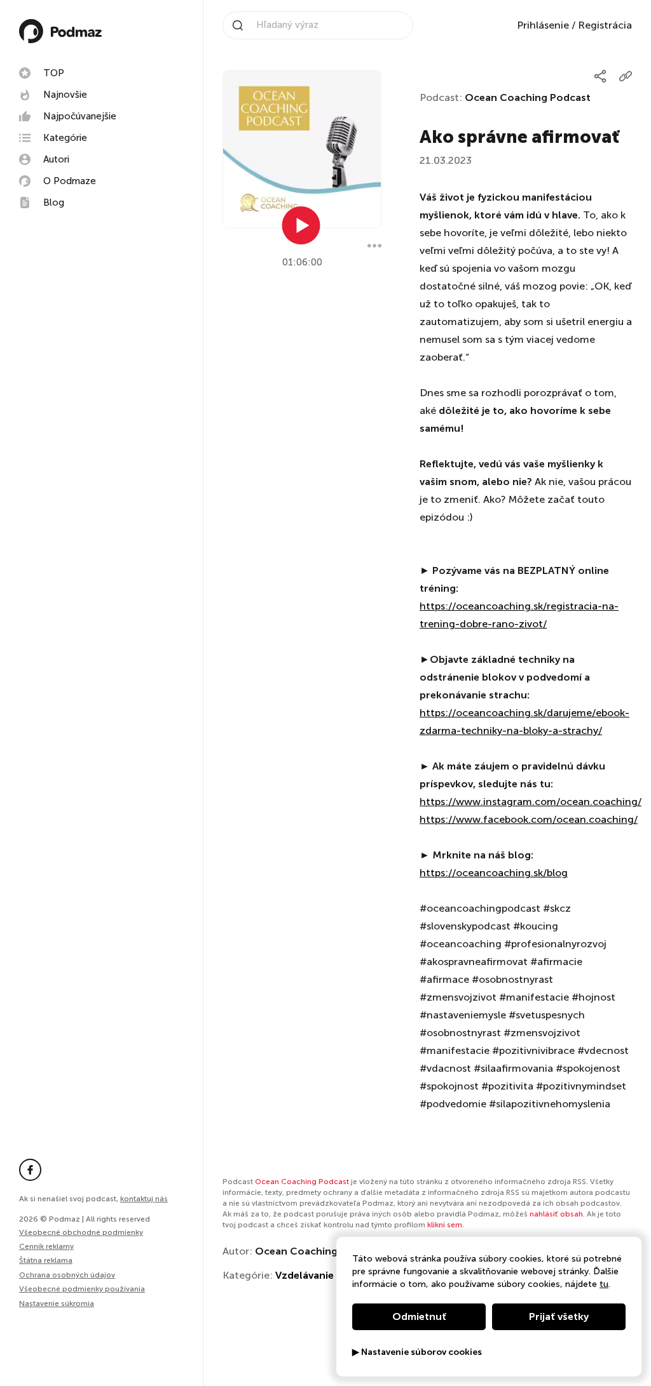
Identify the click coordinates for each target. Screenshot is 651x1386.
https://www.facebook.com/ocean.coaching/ (529, 819)
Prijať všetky (559, 1316)
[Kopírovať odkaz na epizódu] (625, 76)
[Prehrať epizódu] (301, 225)
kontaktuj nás (144, 1198)
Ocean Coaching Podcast (528, 97)
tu (604, 1284)
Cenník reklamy (46, 1246)
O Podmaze (69, 181)
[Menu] (374, 245)
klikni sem (444, 1224)
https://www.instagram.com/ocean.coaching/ (530, 802)
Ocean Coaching (296, 1251)
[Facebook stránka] (30, 1170)
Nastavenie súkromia (56, 1304)
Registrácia (605, 25)
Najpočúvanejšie (79, 116)
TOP (53, 73)
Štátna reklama (45, 1260)
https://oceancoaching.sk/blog (494, 873)
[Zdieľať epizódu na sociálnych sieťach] (600, 76)
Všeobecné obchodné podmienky (81, 1232)
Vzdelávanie (304, 1275)
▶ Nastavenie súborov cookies (417, 1352)
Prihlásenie (543, 25)
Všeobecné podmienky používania (82, 1288)
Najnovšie (65, 94)
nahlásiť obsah (556, 1213)
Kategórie (65, 137)
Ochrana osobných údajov (67, 1274)
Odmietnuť (419, 1316)
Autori (56, 159)
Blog (53, 202)
